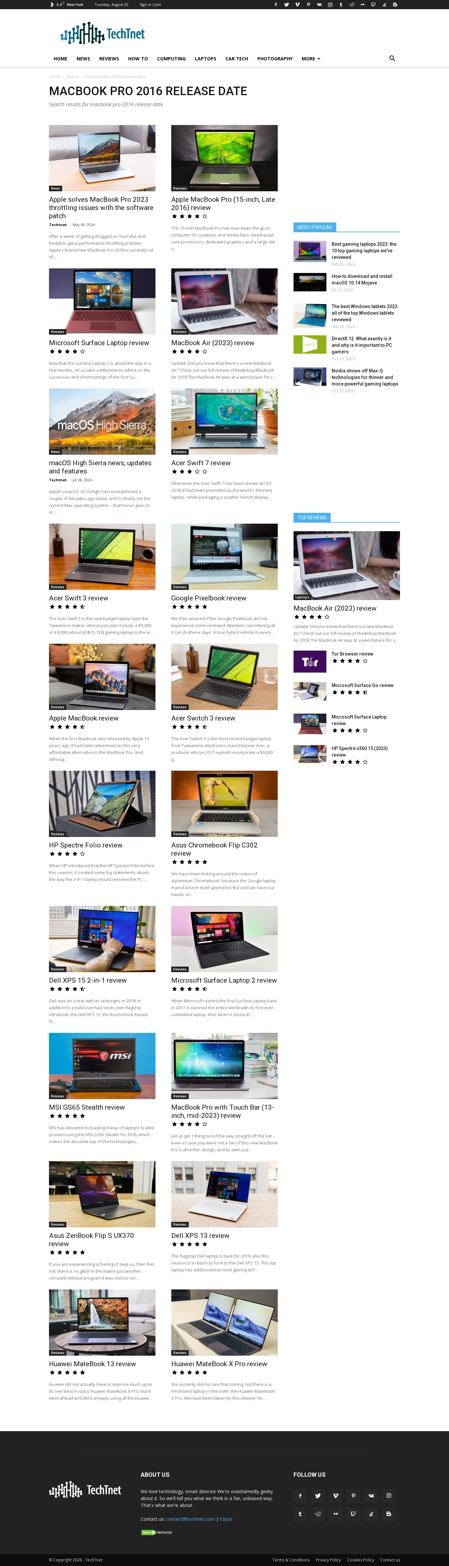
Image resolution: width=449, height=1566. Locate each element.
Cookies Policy (360, 1560)
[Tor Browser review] (310, 662)
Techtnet (58, 224)
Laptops (205, 58)
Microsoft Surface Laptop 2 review (224, 980)
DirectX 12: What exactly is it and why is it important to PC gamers (362, 345)
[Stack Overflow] (384, 4)
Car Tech (236, 58)
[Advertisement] (347, 456)
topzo (226, 1519)
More (308, 58)
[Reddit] (352, 4)
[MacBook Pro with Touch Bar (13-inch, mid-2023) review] (224, 1066)
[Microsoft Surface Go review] (310, 691)
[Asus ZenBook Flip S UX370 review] (102, 1194)
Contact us (390, 1560)
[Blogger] (395, 4)
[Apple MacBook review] (102, 677)
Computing (171, 58)
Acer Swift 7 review (201, 463)
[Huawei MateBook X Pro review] (224, 1322)
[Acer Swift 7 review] (224, 421)
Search (73, 76)
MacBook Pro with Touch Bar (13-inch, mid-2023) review (222, 1111)
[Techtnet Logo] (87, 1496)
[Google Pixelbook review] (224, 557)
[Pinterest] (308, 4)
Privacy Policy (328, 1560)
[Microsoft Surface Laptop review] (102, 301)
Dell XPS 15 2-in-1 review (88, 980)
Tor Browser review (352, 654)
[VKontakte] (319, 4)
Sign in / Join (150, 4)
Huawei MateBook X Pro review (219, 1364)
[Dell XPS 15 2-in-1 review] (102, 939)
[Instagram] (330, 4)
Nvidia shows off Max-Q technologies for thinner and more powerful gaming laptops (365, 377)
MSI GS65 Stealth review (87, 1107)
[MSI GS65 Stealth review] (102, 1066)
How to (138, 58)
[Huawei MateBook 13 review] (102, 1322)
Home (60, 58)
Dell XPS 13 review (200, 1236)
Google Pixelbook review (209, 598)
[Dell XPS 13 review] (224, 1194)
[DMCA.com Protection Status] (157, 1534)
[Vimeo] (297, 4)
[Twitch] (373, 4)
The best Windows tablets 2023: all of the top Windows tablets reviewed (365, 313)
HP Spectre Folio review (86, 845)
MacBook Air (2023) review (212, 343)
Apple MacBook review (84, 718)
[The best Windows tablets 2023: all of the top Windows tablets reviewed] (310, 315)
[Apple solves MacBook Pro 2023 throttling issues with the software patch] (102, 158)
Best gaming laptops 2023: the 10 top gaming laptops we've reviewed (364, 250)
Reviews (109, 58)
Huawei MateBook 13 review (92, 1364)
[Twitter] (287, 4)
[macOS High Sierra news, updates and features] (102, 421)
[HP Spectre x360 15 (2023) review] (310, 754)
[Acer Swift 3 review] (102, 557)
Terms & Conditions (291, 1560)
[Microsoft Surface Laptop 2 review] (224, 939)
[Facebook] (276, 4)
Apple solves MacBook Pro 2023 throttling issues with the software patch (101, 208)
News (83, 58)
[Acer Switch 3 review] (224, 677)
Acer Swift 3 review (78, 598)
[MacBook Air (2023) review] (224, 301)
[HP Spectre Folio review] (102, 804)
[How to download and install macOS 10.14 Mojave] (310, 282)
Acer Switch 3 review (203, 718)
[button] (392, 59)
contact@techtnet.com (190, 1519)
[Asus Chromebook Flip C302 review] (224, 804)
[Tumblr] (341, 4)
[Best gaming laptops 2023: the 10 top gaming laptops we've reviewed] (310, 251)
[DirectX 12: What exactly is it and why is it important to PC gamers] (310, 344)
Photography (275, 58)
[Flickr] (362, 4)
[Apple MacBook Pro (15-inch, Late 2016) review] (224, 158)
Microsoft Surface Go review (362, 685)
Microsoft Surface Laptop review (99, 343)
